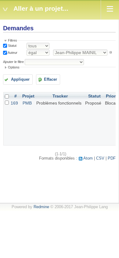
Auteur (12, 52)
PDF (112, 158)
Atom (88, 158)
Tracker (60, 96)
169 (14, 103)
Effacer (50, 79)
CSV (100, 158)
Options (14, 67)
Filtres (12, 40)
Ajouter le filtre (13, 62)
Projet (28, 96)
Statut (11, 45)
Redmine (41, 207)
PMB (27, 103)
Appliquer (20, 79)
